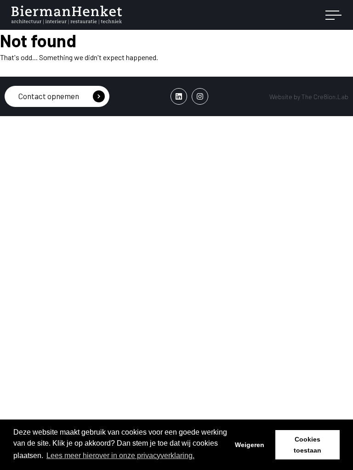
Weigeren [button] (249, 444)
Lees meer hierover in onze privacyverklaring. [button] (120, 455)
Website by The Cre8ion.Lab (308, 97)
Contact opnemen (48, 96)
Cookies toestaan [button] (307, 445)
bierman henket (66, 15)
